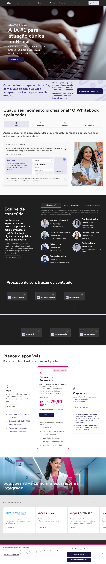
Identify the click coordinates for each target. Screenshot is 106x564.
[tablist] (53, 124)
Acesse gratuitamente (88, 91)
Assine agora (46, 415)
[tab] (16, 124)
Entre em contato (82, 407)
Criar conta (12, 406)
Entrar (95, 3)
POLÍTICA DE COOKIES (11, 555)
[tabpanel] (53, 157)
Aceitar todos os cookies (79, 560)
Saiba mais (14, 59)
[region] (53, 554)
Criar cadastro (79, 3)
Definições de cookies (79, 549)
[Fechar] (102, 554)
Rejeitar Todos (79, 554)
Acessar (9, 528)
